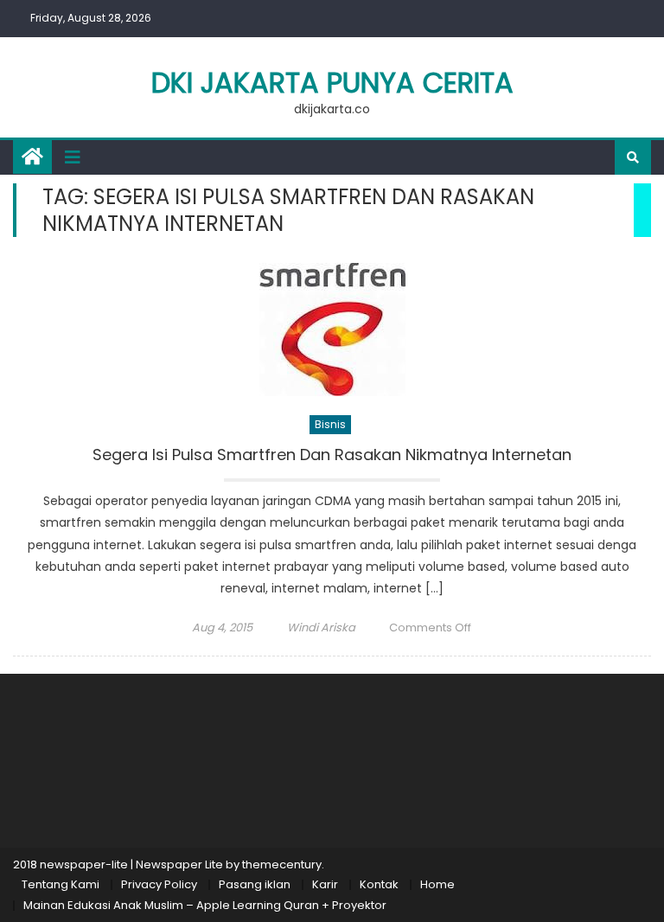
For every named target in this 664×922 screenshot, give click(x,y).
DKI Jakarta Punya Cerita (332, 82)
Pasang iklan (254, 884)
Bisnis (330, 424)
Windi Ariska (321, 627)
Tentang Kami (60, 884)
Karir (325, 884)
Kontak (379, 884)
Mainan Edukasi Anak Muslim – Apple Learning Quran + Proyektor (204, 905)
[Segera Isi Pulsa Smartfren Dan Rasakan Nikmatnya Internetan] (331, 329)
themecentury (282, 864)
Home (437, 884)
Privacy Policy (159, 884)
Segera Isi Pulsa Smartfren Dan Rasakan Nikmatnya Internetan (332, 455)
